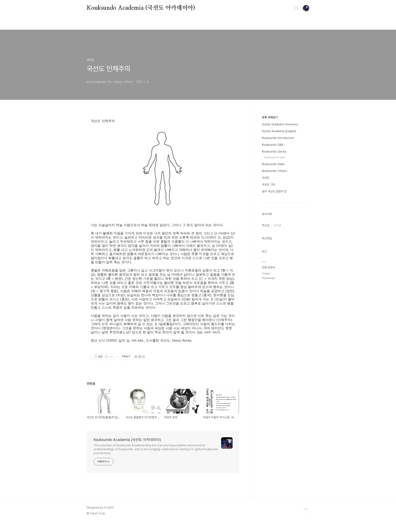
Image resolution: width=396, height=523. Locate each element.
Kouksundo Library (274, 151)
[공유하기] (106, 357)
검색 (296, 8)
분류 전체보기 (270, 117)
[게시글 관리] (111, 357)
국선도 (265, 177)
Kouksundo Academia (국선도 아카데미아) (141, 8)
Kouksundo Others (274, 171)
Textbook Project (274, 157)
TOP (306, 509)
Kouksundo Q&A (272, 144)
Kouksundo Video (273, 164)
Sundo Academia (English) (279, 131)
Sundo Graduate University (280, 124)
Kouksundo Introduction (278, 138)
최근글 (265, 225)
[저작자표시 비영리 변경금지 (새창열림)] (139, 356)
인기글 (277, 225)
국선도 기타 (268, 184)
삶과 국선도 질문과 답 (274, 191)
